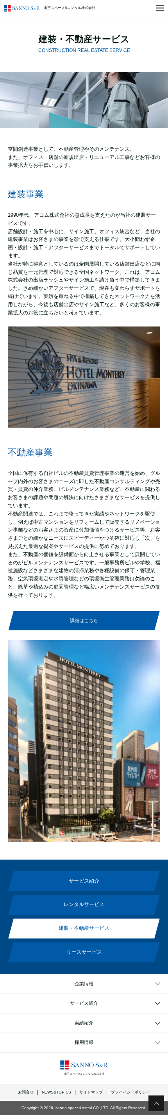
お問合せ (26, 1092)
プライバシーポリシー (130, 1092)
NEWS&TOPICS (56, 1092)
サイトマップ (91, 1092)
